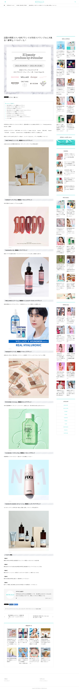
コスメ (20, 608)
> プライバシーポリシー (44, 680)
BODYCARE (65, 408)
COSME (65, 411)
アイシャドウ (8, 608)
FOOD (66, 414)
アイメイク (13, 608)
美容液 (40, 608)
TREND (65, 420)
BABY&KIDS (65, 426)
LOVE (66, 423)
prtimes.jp (10, 247)
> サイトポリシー (7, 680)
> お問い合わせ (42, 678)
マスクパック (31, 608)
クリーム (16, 608)
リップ (34, 608)
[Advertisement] (39, 21)
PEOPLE (66, 430)
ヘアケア (26, 608)
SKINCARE (66, 405)
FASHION (66, 417)
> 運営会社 (6, 678)
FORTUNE (66, 433)
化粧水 (37, 608)
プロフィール (47, 598)
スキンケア (23, 608)
